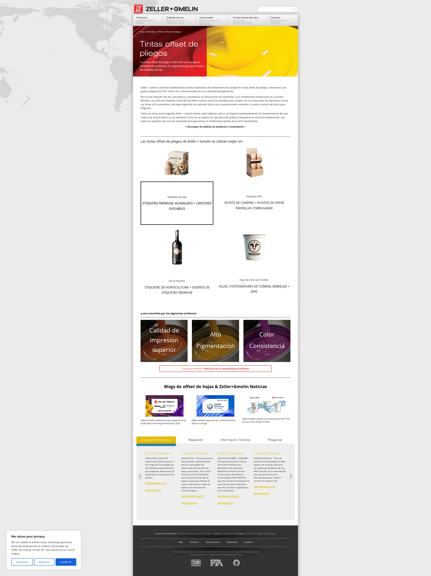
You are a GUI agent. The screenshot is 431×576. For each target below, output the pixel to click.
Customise (22, 562)
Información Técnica (235, 440)
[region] (44, 550)
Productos (194, 542)
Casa (181, 542)
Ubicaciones (232, 542)
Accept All (65, 562)
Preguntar (275, 440)
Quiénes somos (213, 542)
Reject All (44, 562)
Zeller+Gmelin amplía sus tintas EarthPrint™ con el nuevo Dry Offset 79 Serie (266, 420)
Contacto (248, 542)
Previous (139, 477)
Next (291, 477)
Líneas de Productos (156, 440)
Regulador (195, 440)
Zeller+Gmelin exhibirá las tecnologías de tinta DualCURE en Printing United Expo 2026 (163, 422)
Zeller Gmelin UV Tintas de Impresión (167, 10)
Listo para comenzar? (215, 368)
